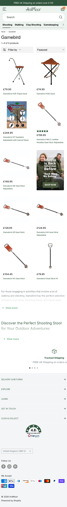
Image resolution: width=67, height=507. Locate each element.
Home (3, 32)
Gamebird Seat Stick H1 (47, 278)
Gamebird (12, 32)
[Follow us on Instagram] (9, 466)
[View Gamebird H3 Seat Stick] (16, 256)
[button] (33, 431)
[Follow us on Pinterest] (15, 466)
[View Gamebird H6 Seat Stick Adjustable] (16, 163)
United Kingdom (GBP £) (14, 451)
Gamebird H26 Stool (46, 93)
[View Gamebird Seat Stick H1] (50, 256)
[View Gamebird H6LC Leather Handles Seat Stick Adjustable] (50, 114)
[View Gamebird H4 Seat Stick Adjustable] (50, 209)
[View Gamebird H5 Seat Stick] (16, 209)
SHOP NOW (50, 185)
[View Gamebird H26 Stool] (50, 71)
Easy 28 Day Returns (33, 3)
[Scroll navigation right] (63, 25)
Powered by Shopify (11, 500)
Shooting (7, 25)
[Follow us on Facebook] (3, 466)
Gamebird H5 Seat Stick (14, 232)
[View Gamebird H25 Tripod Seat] (16, 71)
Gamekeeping (51, 25)
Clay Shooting (33, 25)
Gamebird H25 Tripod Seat (15, 93)
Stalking (19, 25)
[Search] (61, 17)
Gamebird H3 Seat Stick (14, 278)
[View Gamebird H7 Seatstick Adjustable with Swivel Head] (16, 114)
